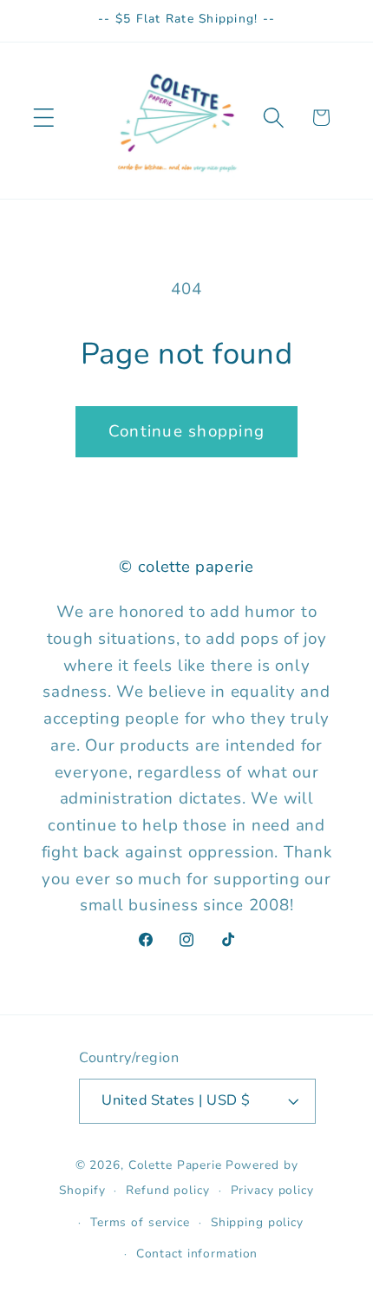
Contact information (197, 1253)
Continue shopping (186, 431)
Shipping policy (257, 1222)
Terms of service (140, 1222)
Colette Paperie (175, 1165)
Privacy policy (272, 1190)
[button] (44, 117)
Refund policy (167, 1190)
